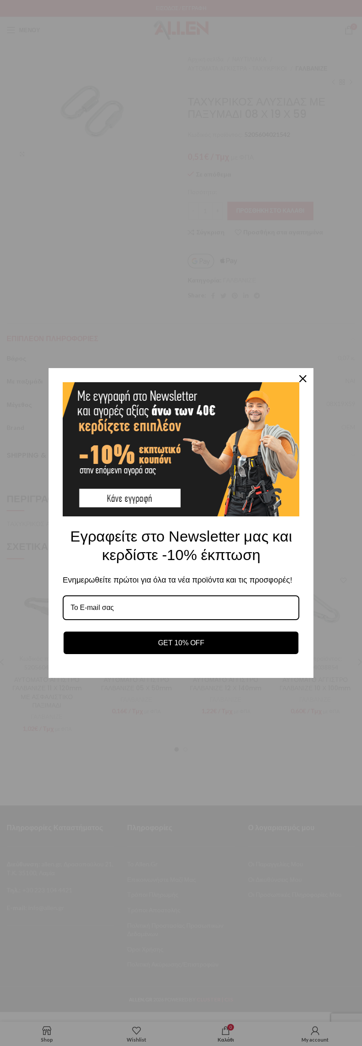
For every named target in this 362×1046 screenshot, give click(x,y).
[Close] (302, 378)
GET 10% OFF (181, 643)
